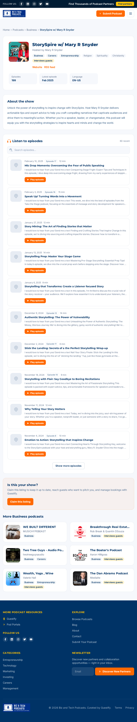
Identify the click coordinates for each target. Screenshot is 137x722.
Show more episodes (68, 465)
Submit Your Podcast (84, 641)
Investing (8, 676)
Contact (76, 636)
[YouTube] (47, 3)
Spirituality (102, 55)
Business (32, 29)
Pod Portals (13, 624)
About (75, 630)
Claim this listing (20, 501)
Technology (9, 665)
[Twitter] (40, 3)
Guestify (11, 618)
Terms (118, 707)
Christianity (118, 55)
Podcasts (18, 29)
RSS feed (49, 67)
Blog (74, 624)
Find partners (125, 3)
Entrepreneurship (70, 55)
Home (6, 29)
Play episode (37, 179)
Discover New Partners (117, 671)
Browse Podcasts (82, 619)
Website (37, 67)
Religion (88, 55)
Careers (52, 55)
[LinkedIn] (27, 3)
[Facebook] (21, 3)
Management (10, 688)
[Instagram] (34, 3)
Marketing (9, 671)
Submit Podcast (112, 13)
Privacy (129, 707)
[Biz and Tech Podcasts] (14, 13)
